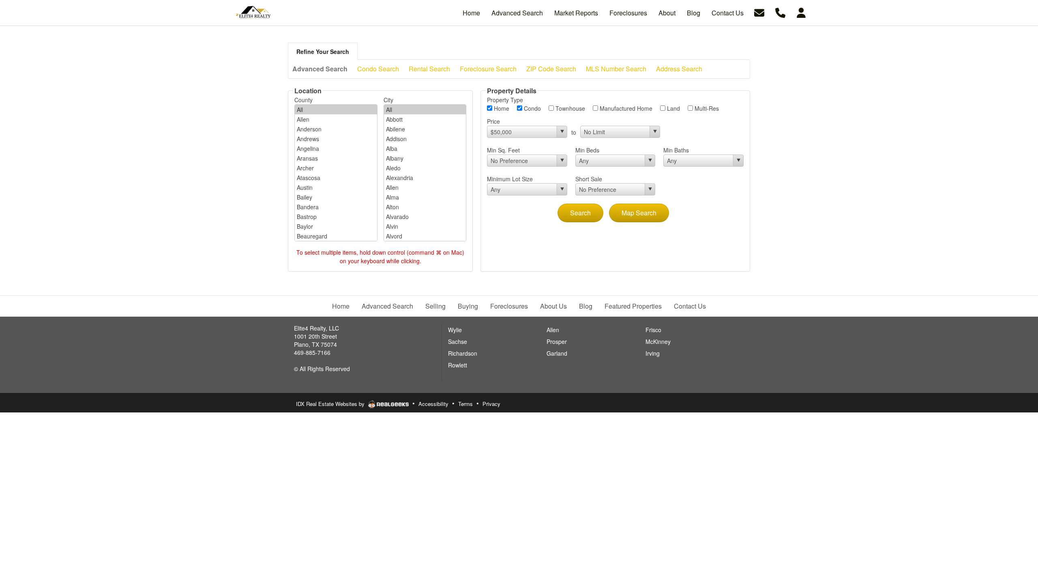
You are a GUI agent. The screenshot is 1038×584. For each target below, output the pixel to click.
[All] (336, 109)
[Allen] (336, 119)
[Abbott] (425, 119)
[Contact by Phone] (780, 12)
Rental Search (429, 68)
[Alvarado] (425, 216)
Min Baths (676, 150)
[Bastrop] (336, 216)
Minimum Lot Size (510, 179)
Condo (531, 108)
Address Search (679, 68)
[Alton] (425, 207)
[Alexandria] (425, 177)
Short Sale (588, 179)
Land (672, 108)
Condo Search (378, 68)
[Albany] (425, 158)
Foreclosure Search (488, 68)
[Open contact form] (759, 12)
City (388, 100)
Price (493, 121)
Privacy (491, 404)
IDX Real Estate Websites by (331, 404)
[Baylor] (336, 226)
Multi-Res (706, 108)
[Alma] (425, 197)
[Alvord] (425, 236)
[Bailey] (336, 197)
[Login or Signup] (801, 12)
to (573, 132)
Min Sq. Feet (503, 150)
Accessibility (433, 404)
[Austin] (336, 187)
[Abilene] (425, 129)
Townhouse (569, 108)
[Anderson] (336, 129)
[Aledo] (425, 168)
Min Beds (587, 150)
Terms (465, 404)
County (303, 100)
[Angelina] (336, 148)
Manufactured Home (625, 108)
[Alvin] (425, 226)
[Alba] (425, 148)
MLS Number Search (616, 68)
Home (500, 108)
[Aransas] (336, 158)
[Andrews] (336, 139)
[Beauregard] (336, 236)
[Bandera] (336, 207)
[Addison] (425, 139)
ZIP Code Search (551, 68)
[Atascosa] (336, 177)
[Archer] (336, 168)
